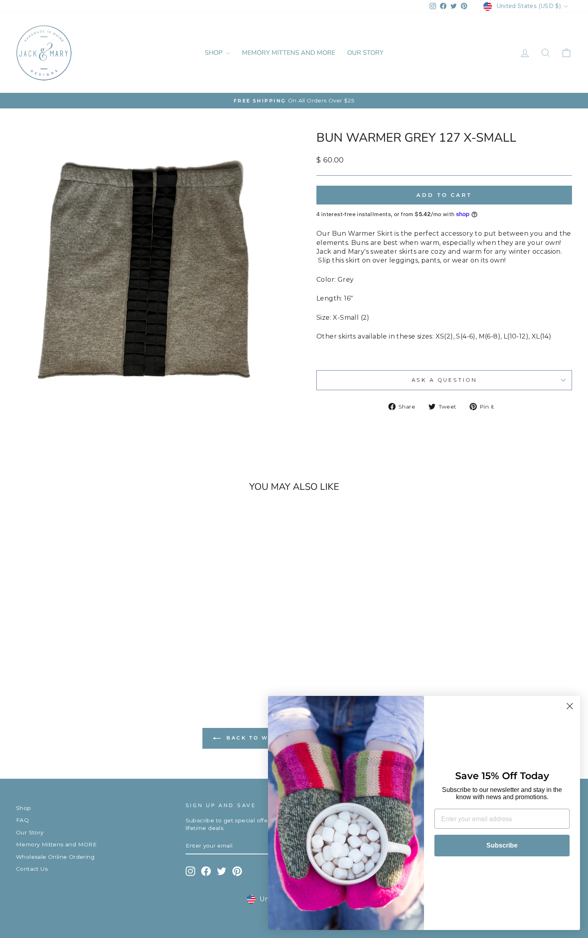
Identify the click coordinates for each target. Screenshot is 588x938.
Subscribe (502, 845)
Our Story (365, 52)
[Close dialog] (570, 706)
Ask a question (444, 380)
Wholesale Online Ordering (55, 857)
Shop (214, 52)
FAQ (22, 820)
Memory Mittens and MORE (288, 52)
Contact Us (32, 869)
